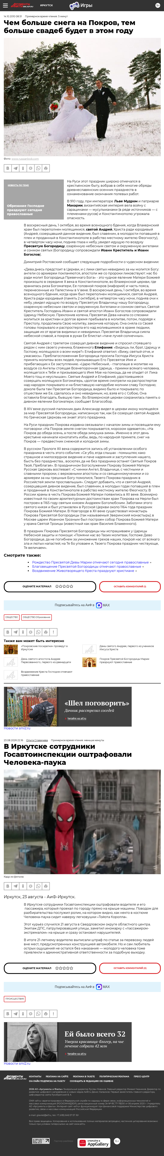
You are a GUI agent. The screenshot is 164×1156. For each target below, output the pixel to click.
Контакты (35, 1076)
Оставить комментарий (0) (130, 968)
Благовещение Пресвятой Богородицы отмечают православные (86, 566)
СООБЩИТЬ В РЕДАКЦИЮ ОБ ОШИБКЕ (91, 1081)
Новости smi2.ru (17, 728)
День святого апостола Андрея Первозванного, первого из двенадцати (46, 660)
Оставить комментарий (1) (130, 586)
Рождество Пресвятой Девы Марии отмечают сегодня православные (90, 562)
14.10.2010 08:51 (13, 16)
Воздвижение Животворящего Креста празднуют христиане (83, 571)
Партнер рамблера (63, 1141)
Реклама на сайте (57, 1076)
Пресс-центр (141, 1076)
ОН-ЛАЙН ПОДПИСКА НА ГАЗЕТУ (47, 1081)
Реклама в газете (84, 1076)
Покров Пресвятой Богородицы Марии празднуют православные (124, 660)
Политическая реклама (114, 1076)
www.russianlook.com (25, 158)
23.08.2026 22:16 (13, 740)
